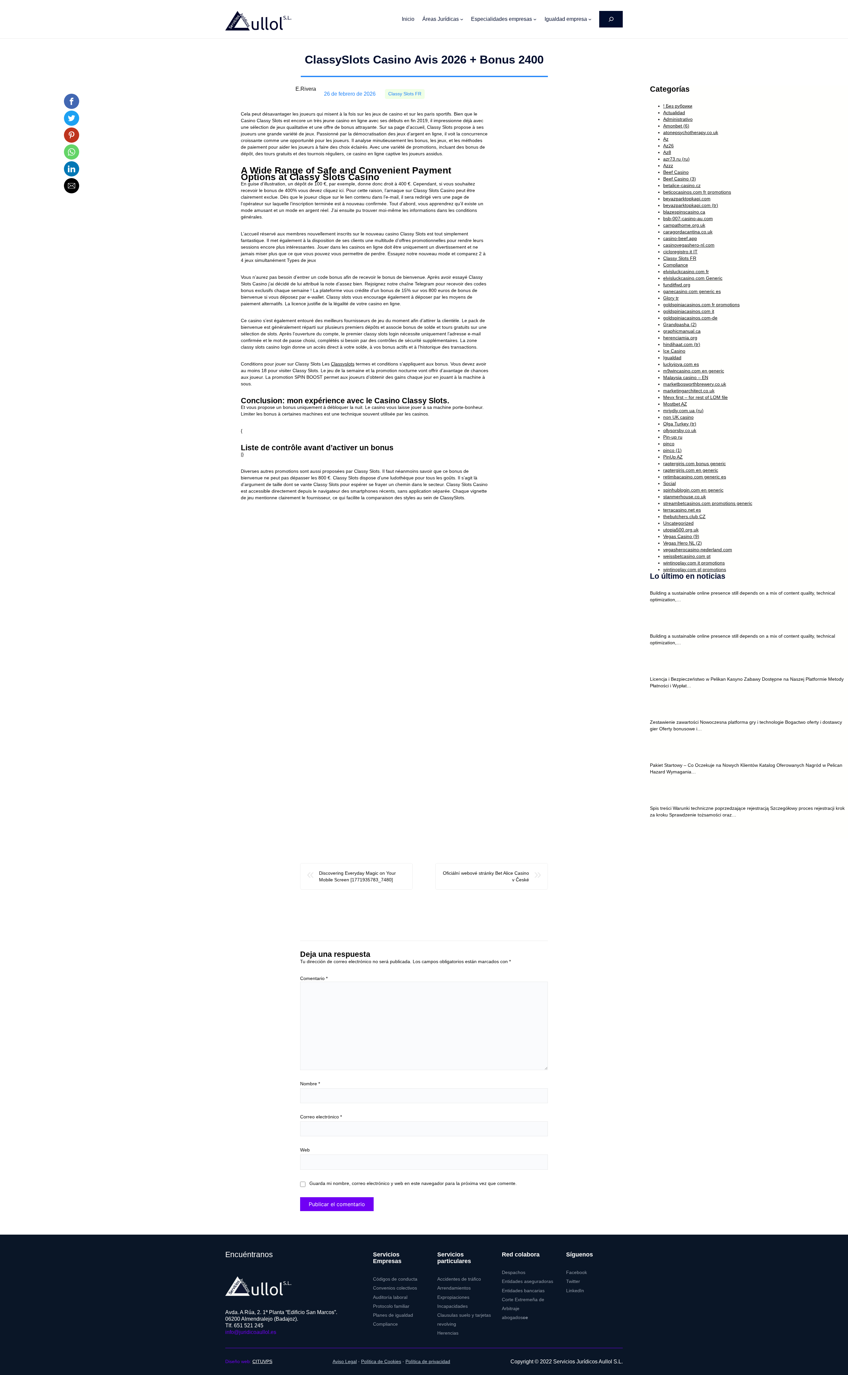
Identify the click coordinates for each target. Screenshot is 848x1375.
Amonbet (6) (676, 125)
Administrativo (678, 119)
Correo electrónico (321, 1116)
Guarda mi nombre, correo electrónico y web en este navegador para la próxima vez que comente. (413, 1183)
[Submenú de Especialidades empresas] (535, 19)
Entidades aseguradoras (527, 1281)
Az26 (668, 145)
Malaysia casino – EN (685, 377)
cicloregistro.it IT (680, 251)
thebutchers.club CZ (684, 516)
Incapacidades (452, 1306)
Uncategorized (678, 523)
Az (665, 139)
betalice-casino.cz (682, 185)
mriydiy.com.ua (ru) (683, 410)
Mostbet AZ (675, 404)
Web (305, 1150)
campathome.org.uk (684, 225)
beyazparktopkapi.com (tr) (690, 205)
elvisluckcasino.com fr (686, 271)
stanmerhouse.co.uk (684, 496)
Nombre (310, 1083)
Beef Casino (676, 172)
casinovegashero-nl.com (689, 245)
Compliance (675, 265)
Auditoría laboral (390, 1297)
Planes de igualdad (393, 1315)
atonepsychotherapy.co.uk (690, 132)
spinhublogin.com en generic (693, 490)
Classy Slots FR (404, 93)
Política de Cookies (381, 1361)
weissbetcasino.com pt (687, 556)
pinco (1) (672, 450)
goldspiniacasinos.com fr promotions (701, 304)
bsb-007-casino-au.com (688, 218)
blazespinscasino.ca (684, 212)
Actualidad (674, 112)
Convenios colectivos (395, 1288)
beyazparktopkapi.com (687, 198)
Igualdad (672, 357)
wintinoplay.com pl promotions (694, 569)
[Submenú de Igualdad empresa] (590, 19)
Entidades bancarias (523, 1290)
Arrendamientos (454, 1288)
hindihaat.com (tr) (681, 344)
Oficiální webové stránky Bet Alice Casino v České (486, 876)
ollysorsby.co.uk (679, 430)
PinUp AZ (673, 457)
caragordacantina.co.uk (688, 231)
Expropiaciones (453, 1297)
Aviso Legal (345, 1361)
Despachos (513, 1272)
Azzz (668, 165)
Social (669, 483)
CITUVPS (262, 1361)
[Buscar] (611, 19)
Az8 (667, 152)
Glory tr (671, 298)
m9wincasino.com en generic (693, 370)
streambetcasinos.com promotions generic (707, 503)
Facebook (576, 1272)
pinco (668, 443)
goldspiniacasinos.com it (688, 311)
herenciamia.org (680, 337)
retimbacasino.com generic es (694, 476)
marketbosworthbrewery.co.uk (694, 384)
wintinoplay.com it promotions (694, 562)
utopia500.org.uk (681, 529)
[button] (71, 101)
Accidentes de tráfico (459, 1279)
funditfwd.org (676, 284)
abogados (515, 1317)
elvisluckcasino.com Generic (692, 278)
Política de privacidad (427, 1361)
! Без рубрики (677, 106)
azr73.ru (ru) (676, 159)
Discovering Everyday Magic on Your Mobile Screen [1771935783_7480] (357, 876)
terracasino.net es (682, 510)
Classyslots (342, 364)
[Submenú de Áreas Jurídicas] (461, 19)
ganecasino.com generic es (692, 291)
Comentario (314, 978)
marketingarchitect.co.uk (689, 390)
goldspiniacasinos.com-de (690, 317)
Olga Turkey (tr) (679, 423)
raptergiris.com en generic (690, 470)
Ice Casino (674, 351)
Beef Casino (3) (679, 178)
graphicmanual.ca (682, 331)
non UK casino (678, 417)
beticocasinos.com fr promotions (697, 192)
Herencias (447, 1333)
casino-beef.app (680, 238)
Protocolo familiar (391, 1306)
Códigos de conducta (395, 1279)
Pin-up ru (672, 437)
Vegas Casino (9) (681, 536)
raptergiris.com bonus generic (694, 463)
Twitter (573, 1281)
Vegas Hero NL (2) (682, 543)
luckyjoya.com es (681, 364)
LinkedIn (575, 1290)
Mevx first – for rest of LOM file (695, 397)
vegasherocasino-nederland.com (697, 549)
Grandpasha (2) (680, 324)
